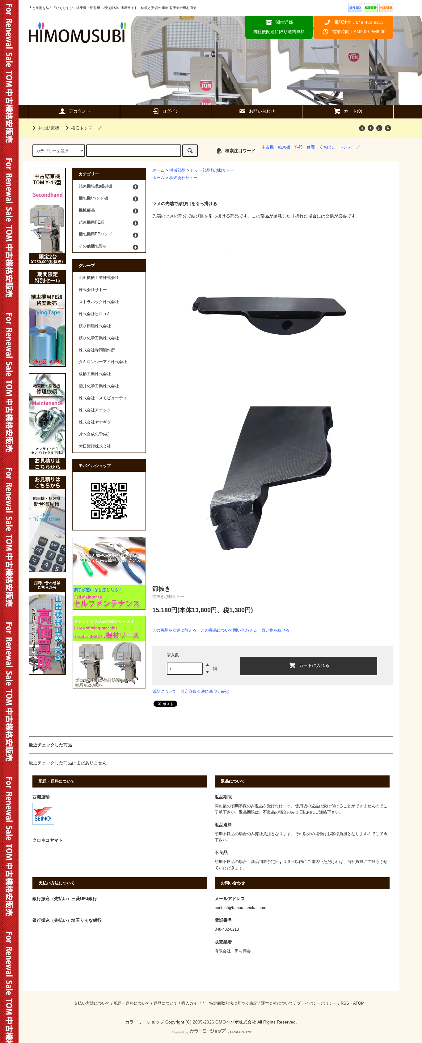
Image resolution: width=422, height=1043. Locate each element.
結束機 (284, 147)
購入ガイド (191, 1003)
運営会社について (277, 1003)
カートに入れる (314, 665)
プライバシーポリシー (317, 1003)
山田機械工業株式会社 (99, 278)
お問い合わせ (262, 111)
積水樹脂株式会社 (95, 326)
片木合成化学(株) (94, 434)
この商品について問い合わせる (229, 630)
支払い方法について (92, 1003)
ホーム (158, 170)
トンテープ (350, 147)
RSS (345, 1003)
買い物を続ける (275, 630)
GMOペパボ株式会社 (235, 1021)
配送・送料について (132, 1003)
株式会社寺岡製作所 (97, 350)
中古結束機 (48, 128)
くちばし (327, 147)
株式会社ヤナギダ (95, 422)
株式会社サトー (183, 178)
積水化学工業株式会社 (99, 338)
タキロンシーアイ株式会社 (103, 362)
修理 (311, 147)
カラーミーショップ (144, 1021)
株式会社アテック (95, 410)
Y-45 (298, 147)
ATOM (359, 1003)
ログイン (170, 111)
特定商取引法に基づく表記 (205, 691)
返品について (164, 691)
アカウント (80, 111)
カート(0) (353, 111)
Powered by (179, 1032)
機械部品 (177, 170)
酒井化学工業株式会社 (99, 386)
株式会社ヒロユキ (95, 314)
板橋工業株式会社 (95, 374)
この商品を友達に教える (174, 630)
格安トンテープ (86, 128)
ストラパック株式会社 (99, 302)
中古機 (268, 147)
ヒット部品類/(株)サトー (212, 170)
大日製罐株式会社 (95, 446)
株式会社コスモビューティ (103, 398)
